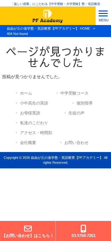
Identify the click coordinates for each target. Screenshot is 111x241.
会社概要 (28, 142)
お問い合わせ (76, 142)
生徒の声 (76, 113)
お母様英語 (30, 113)
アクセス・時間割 (36, 132)
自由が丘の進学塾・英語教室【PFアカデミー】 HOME (48, 28)
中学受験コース (74, 93)
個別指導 (84, 103)
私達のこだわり (34, 122)
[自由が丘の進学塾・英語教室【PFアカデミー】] (48, 15)
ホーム (26, 93)
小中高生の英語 (34, 103)
